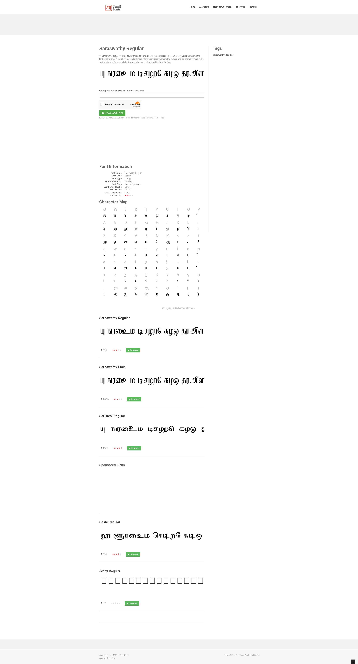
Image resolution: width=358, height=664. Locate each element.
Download (134, 350)
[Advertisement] (179, 23)
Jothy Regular (110, 571)
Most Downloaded (222, 7)
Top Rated (241, 7)
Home (192, 7)
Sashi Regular (109, 522)
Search (253, 7)
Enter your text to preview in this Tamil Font (121, 90)
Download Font (113, 113)
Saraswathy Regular (114, 318)
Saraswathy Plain (112, 367)
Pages (256, 655)
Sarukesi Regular (112, 416)
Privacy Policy (229, 655)
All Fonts (204, 7)
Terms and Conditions (244, 655)
